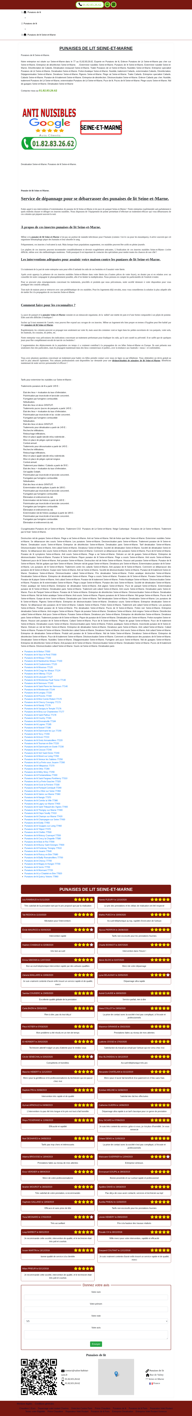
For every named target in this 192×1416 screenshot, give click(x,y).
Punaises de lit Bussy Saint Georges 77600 (44, 845)
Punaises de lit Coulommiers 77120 (40, 664)
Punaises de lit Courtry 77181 (37, 718)
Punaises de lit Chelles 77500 (37, 832)
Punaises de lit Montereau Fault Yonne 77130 (45, 680)
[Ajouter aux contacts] (107, 4)
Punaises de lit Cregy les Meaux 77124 (42, 670)
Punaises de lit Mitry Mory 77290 (39, 772)
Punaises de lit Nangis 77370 (37, 797)
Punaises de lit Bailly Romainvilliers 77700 (43, 857)
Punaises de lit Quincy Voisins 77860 (41, 876)
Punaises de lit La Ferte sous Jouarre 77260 (44, 762)
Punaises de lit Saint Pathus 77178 (40, 715)
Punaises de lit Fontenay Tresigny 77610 (43, 848)
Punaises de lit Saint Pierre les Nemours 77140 (46, 686)
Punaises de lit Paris (138, 1408)
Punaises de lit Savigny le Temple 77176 (42, 708)
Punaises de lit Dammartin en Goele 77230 (44, 746)
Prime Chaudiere (102, 1408)
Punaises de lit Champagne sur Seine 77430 (44, 819)
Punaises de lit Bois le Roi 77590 (39, 842)
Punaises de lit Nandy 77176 (37, 705)
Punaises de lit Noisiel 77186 (37, 727)
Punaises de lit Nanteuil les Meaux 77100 (43, 661)
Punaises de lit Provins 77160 (38, 696)
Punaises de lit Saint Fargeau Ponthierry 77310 (45, 778)
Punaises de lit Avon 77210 (36, 737)
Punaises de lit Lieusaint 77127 (38, 677)
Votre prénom (96, 1304)
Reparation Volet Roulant (161, 1408)
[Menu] (113, 4)
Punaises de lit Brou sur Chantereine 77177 (44, 711)
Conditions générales (44, 1403)
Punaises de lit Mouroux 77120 (38, 667)
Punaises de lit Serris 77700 (37, 867)
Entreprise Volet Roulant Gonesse (151, 1411)
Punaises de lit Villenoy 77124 (38, 673)
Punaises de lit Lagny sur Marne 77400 (42, 803)
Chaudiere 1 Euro (27, 1408)
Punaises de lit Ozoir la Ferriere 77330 (41, 784)
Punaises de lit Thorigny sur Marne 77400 (43, 810)
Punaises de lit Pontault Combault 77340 (42, 788)
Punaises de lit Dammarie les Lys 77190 (42, 730)
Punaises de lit (156, 1370)
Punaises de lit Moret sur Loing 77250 (41, 756)
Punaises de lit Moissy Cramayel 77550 (42, 835)
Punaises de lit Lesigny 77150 (38, 692)
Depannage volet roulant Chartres (53, 1408)
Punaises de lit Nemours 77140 (38, 683)
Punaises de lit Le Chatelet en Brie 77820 (43, 873)
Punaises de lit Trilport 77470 (37, 829)
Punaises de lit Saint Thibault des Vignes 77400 (46, 807)
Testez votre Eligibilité (35, 1411)
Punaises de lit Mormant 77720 (38, 870)
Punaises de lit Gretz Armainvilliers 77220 (43, 740)
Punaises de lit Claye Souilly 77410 (40, 813)
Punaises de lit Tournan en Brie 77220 (41, 743)
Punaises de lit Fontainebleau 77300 (40, 775)
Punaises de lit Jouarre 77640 (38, 851)
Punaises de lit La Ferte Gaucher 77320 (42, 781)
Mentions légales (24, 1403)
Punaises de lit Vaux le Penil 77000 (40, 654)
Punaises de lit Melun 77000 (37, 651)
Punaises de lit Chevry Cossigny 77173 (42, 702)
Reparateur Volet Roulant (76, 1411)
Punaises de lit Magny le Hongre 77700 (42, 864)
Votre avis (96, 1327)
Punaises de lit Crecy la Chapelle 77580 (42, 838)
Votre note (96, 1316)
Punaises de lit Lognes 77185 (37, 724)
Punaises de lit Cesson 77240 (38, 750)
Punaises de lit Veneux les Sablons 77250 (43, 759)
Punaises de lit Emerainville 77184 (40, 721)
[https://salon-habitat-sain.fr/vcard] (39, 1377)
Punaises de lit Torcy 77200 (37, 734)
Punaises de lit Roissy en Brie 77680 (41, 854)
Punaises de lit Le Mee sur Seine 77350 (42, 791)
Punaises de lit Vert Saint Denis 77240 (41, 753)
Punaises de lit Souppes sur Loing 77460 (43, 826)
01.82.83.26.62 (92, 4)
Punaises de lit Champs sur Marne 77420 (43, 816)
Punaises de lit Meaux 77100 (37, 658)
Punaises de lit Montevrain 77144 (39, 689)
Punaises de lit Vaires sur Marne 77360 (42, 794)
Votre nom (96, 1292)
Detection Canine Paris (81, 1408)
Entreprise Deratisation (122, 1411)
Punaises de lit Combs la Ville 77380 (41, 800)
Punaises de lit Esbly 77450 (37, 823)
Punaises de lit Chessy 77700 (38, 861)
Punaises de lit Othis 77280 (36, 769)
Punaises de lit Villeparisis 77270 (39, 765)
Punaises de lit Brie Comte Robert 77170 (43, 699)
